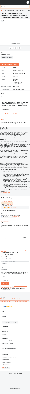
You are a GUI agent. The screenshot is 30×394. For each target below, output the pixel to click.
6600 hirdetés (9, 204)
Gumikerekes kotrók (9, 300)
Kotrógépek (3, 298)
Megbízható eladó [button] (7, 203)
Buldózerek (17, 301)
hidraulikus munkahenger (19, 73)
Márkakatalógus (5, 351)
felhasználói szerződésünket (7, 287)
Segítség (4, 316)
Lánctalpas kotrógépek (11, 298)
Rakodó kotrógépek (24, 300)
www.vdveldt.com (5, 221)
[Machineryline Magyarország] (10, 2)
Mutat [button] (10, 216)
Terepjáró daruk (20, 298)
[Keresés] (27, 6)
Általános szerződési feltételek (9, 340)
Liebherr (15, 67)
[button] (28, 2)
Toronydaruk (3, 301)
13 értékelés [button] (13, 207)
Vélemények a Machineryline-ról (9, 348)
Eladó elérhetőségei (6, 319)
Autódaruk (16, 300)
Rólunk (3, 313)
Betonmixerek (23, 301)
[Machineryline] (6, 10)
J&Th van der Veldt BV (6, 201)
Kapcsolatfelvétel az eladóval (9, 64)
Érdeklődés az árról (7, 57)
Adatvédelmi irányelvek (7, 343)
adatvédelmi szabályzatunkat (20, 286)
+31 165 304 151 (16, 216)
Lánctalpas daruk (10, 301)
